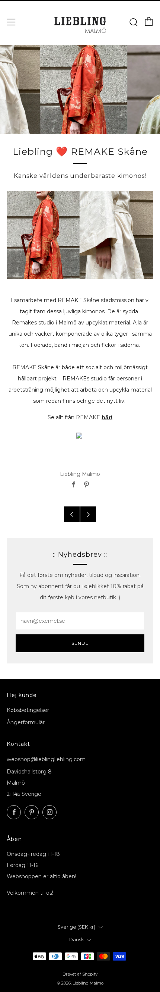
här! (107, 417)
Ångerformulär (26, 722)
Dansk (76, 939)
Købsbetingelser (28, 710)
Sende (80, 643)
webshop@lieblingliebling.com (46, 759)
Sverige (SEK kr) (76, 927)
